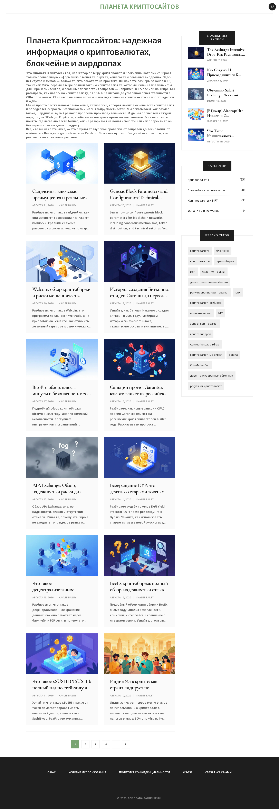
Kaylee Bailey (67, 205)
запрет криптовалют (204, 323)
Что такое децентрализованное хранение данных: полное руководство (58, 586)
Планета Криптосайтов (139, 6)
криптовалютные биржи (206, 355)
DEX (237, 292)
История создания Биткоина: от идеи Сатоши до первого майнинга (139, 292)
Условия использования (87, 772)
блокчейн (222, 251)
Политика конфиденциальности (144, 772)
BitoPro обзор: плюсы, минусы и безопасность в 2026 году (61, 390)
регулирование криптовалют (209, 292)
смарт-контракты (213, 271)
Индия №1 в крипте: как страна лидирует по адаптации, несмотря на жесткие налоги (134, 684)
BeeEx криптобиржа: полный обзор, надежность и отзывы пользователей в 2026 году (139, 586)
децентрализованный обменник (211, 375)
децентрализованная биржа (209, 282)
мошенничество (201, 313)
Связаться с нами (218, 772)
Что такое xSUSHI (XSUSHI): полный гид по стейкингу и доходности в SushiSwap (61, 684)
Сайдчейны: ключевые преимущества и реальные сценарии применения (58, 194)
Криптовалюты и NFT (203, 200)
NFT (220, 313)
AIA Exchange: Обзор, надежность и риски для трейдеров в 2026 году (56, 488)
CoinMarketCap (199, 365)
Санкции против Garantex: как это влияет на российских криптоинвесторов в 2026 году (139, 390)
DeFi (192, 271)
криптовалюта (200, 251)
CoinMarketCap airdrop (204, 344)
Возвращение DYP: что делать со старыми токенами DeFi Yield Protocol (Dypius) (138, 488)
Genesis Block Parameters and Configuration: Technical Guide (138, 194)
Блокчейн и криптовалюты (206, 190)
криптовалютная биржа (206, 303)
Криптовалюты (198, 180)
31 (126, 744)
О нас (51, 772)
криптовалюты (200, 261)
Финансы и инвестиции (203, 211)
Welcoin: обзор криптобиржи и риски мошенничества (61, 292)
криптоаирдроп (200, 334)
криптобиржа (225, 261)
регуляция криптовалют (206, 386)
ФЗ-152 (187, 772)
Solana (233, 355)
